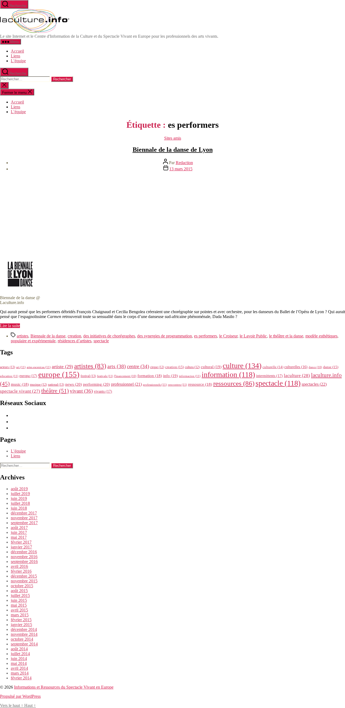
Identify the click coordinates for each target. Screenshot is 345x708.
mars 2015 (20, 615)
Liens (15, 56)
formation (149, 376)
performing (96, 384)
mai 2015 (19, 605)
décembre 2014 (24, 629)
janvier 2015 (21, 624)
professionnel (126, 384)
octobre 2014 (22, 639)
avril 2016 (19, 566)
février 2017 (21, 542)
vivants (103, 391)
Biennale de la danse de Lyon (173, 149)
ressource (200, 384)
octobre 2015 (22, 585)
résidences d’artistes (74, 341)
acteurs (7, 367)
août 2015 (19, 590)
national (56, 384)
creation (74, 336)
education (9, 376)
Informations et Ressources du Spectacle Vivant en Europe (63, 687)
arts (116, 366)
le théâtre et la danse (286, 336)
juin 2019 (19, 498)
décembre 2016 (24, 552)
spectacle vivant (20, 391)
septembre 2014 (24, 644)
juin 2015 (19, 600)
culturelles (296, 367)
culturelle (273, 367)
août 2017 (19, 527)
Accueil (17, 51)
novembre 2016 (24, 556)
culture (242, 365)
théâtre (55, 391)
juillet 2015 (20, 595)
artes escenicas (39, 367)
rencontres (177, 384)
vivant (81, 391)
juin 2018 (19, 508)
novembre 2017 (24, 518)
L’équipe (18, 60)
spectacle (101, 341)
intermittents (269, 376)
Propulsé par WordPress (20, 696)
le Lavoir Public (253, 336)
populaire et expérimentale (33, 341)
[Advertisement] (172, 213)
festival (88, 376)
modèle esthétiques (321, 336)
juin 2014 (19, 658)
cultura (192, 367)
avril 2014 (19, 668)
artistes (22, 336)
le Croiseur (228, 336)
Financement (125, 376)
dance (315, 367)
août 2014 (19, 649)
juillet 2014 (20, 653)
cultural (211, 367)
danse (330, 367)
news (73, 384)
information (228, 374)
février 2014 (21, 678)
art (21, 367)
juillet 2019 (20, 493)
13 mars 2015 (180, 169)
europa (28, 376)
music (20, 384)
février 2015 (21, 619)
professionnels (155, 384)
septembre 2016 (24, 561)
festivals (105, 376)
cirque (157, 367)
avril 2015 (19, 610)
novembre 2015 (24, 581)
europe (59, 374)
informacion (190, 376)
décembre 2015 (24, 576)
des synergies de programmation (164, 336)
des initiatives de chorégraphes (109, 336)
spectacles (314, 384)
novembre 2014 (24, 634)
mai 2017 (19, 537)
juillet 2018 (20, 503)
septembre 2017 (24, 522)
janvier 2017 (21, 547)
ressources (233, 383)
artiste (62, 366)
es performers (205, 336)
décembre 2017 (24, 513)
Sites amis (172, 138)
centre (138, 366)
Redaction (184, 162)
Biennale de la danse (47, 336)
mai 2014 (19, 663)
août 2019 (19, 488)
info (170, 376)
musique (38, 384)
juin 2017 (19, 532)
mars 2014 (20, 673)
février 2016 (21, 571)
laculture (297, 375)
